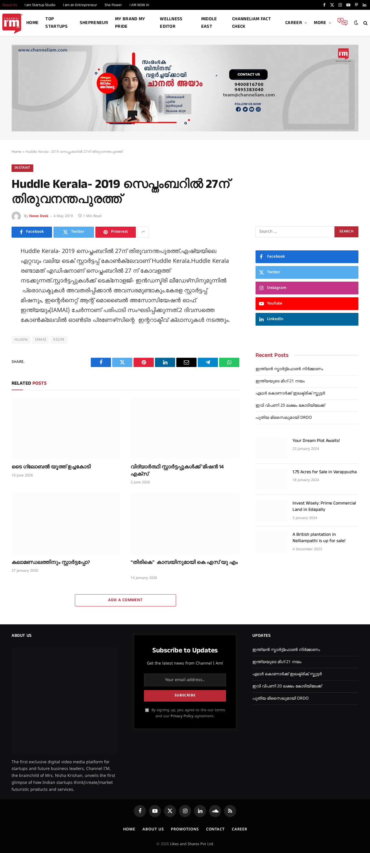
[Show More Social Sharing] (143, 232)
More (320, 22)
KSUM (58, 339)
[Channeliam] (12, 23)
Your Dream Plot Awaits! (316, 441)
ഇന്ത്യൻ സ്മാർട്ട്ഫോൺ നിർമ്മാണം (289, 369)
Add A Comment (125, 600)
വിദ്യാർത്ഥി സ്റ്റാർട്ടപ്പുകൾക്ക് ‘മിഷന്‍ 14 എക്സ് (177, 470)
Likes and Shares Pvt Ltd (191, 844)
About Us (153, 829)
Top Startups (56, 23)
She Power (113, 5)
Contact (215, 829)
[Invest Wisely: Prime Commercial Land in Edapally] (271, 511)
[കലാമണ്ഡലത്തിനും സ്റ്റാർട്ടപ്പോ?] (66, 523)
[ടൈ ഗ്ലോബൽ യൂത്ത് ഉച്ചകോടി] (66, 428)
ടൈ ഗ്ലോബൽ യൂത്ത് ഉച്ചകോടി (51, 466)
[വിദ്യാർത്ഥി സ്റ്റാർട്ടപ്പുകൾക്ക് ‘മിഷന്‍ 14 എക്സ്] (185, 428)
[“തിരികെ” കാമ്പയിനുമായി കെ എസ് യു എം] (185, 523)
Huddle (21, 339)
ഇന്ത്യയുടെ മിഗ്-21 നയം (280, 381)
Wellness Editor (171, 23)
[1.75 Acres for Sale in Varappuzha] (271, 479)
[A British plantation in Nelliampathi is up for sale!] (271, 542)
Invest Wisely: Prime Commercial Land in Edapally (324, 506)
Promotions (185, 829)
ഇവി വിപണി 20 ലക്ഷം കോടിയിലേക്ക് (290, 405)
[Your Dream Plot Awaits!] (271, 448)
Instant (22, 168)
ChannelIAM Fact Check (251, 23)
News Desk (38, 216)
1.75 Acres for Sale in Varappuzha (325, 472)
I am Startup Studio (40, 5)
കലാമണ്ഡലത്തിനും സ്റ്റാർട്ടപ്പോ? (51, 562)
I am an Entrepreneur (80, 5)
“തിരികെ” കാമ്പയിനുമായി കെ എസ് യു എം (184, 566)
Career (293, 22)
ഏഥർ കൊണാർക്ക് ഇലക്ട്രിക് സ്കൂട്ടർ (290, 393)
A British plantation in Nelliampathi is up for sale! (319, 537)
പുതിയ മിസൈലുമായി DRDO (284, 417)
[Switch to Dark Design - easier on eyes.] (356, 22)
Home (32, 22)
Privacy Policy (182, 716)
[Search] (365, 23)
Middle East (209, 23)
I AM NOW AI (139, 5)
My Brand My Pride (130, 23)
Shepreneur (94, 22)
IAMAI (40, 339)
